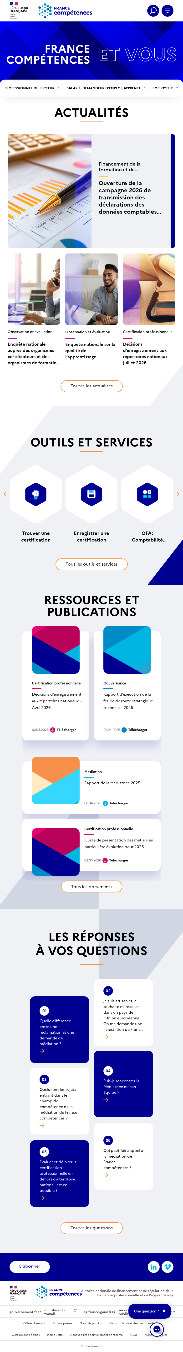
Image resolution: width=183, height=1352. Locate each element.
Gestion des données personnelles (132, 1323)
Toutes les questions (92, 1228)
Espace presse (62, 1323)
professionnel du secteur (29, 88)
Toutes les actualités (92, 386)
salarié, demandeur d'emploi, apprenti (103, 88)
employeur (162, 88)
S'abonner (29, 1266)
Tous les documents (91, 886)
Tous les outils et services (92, 564)
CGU (133, 1335)
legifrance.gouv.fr (97, 1312)
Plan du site (55, 1335)
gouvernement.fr (23, 1312)
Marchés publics (91, 1323)
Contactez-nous (91, 1346)
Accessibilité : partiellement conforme (96, 1335)
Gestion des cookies (26, 1335)
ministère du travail (54, 1312)
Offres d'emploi (34, 1323)
